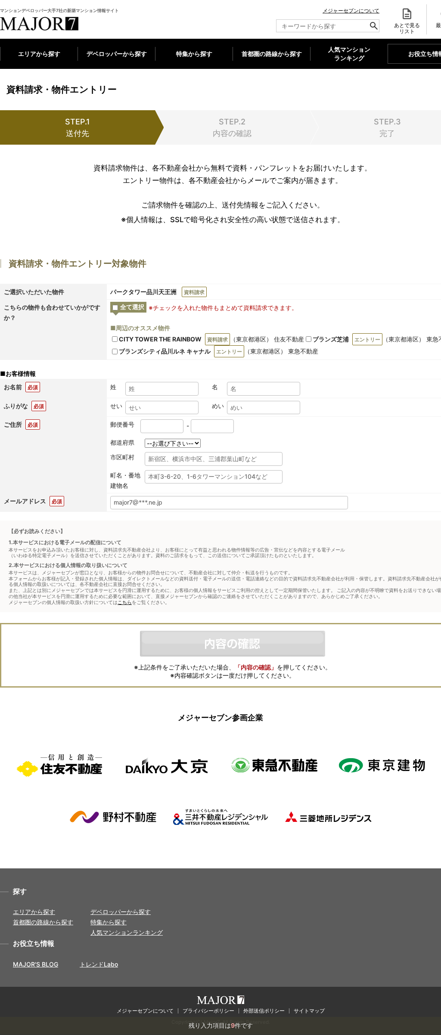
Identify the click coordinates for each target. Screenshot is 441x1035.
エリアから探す (39, 53)
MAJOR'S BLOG (35, 964)
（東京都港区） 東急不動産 (218, 351)
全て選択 (132, 306)
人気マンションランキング (126, 932)
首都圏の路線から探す (272, 53)
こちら (125, 602)
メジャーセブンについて (351, 10)
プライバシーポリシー (208, 1010)
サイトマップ (309, 1010)
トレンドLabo (99, 964)
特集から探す (194, 53)
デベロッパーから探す (117, 53)
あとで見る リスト (407, 28)
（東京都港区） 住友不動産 (211, 339)
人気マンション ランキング (349, 54)
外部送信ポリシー (264, 1010)
